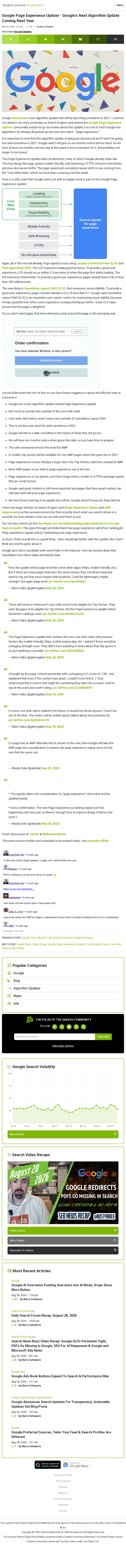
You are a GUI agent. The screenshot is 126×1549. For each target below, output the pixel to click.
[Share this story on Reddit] (45, 39)
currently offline (97, 840)
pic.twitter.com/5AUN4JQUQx (63, 614)
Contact (63, 1510)
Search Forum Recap (23, 1311)
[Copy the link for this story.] (115, 39)
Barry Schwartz (47, 27)
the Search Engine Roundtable (32, 1523)
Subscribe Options (63, 1045)
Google (15, 1280)
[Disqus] (63, 890)
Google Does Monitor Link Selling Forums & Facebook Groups (57, 937)
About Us (63, 1493)
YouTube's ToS (91, 1541)
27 (16, 1299)
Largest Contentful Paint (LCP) (97, 263)
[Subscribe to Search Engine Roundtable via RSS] (83, 1026)
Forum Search (63, 1481)
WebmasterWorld (54, 834)
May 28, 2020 (55, 588)
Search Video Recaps (23, 1336)
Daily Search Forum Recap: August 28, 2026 (44, 1315)
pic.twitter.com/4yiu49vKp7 (67, 581)
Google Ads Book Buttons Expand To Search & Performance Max (60, 1376)
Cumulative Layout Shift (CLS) (44, 288)
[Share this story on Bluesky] (80, 39)
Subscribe (103, 1036)
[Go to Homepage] (23, 5)
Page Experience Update (81, 507)
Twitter (34, 834)
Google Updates (23, 31)
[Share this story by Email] (97, 39)
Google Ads (18, 1371)
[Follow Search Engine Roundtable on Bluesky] (69, 1026)
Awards (63, 1487)
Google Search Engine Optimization (31, 1397)
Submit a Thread (63, 1475)
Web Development (74, 1532)
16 (30, 26)
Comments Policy (63, 1499)
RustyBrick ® (53, 1532)
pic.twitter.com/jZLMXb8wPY (73, 687)
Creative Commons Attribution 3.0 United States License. (93, 1536)
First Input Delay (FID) (16, 268)
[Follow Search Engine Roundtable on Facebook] (54, 1026)
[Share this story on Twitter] (28, 39)
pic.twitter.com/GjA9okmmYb (29, 720)
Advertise (63, 1504)
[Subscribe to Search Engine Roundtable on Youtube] (76, 1026)
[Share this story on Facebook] (10, 39)
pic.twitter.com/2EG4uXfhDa (64, 650)
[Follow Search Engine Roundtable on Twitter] (61, 1026)
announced (19, 118)
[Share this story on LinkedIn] (63, 39)
